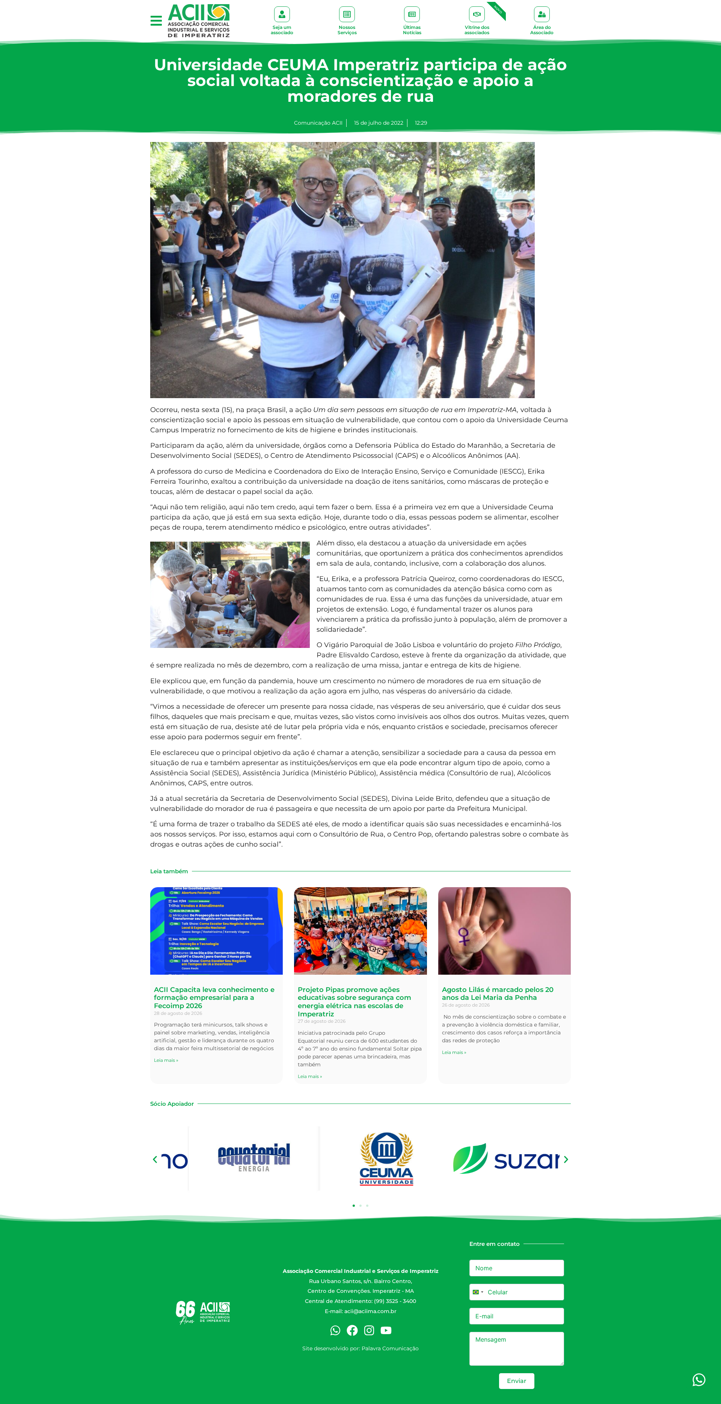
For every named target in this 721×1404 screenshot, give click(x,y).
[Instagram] (369, 1330)
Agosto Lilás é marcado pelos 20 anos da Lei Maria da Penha (498, 994)
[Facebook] (352, 1330)
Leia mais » (166, 1060)
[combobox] (478, 1292)
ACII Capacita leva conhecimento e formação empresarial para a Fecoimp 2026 (214, 998)
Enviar (516, 1380)
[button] (156, 20)
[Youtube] (386, 1330)
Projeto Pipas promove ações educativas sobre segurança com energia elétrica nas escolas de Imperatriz (354, 1002)
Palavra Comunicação (390, 1348)
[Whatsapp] (335, 1330)
